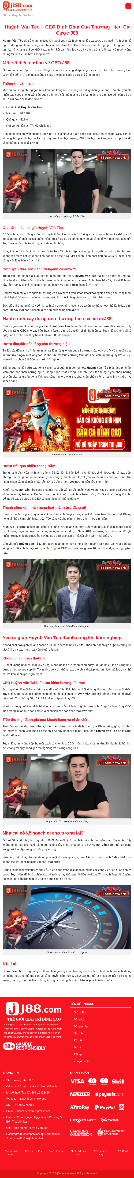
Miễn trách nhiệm (33, 1151)
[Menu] (128, 6)
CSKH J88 (123, 1151)
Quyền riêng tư (56, 1151)
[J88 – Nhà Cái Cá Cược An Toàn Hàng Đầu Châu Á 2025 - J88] (20, 6)
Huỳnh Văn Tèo (38, 1127)
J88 (5, 15)
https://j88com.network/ (32, 1098)
